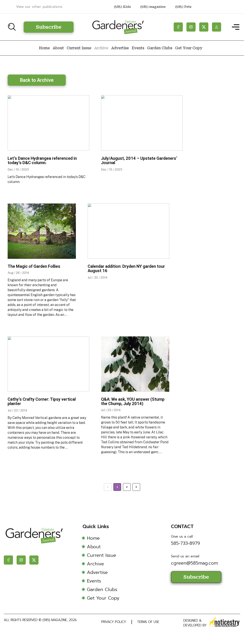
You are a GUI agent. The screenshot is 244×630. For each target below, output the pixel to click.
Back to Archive (37, 80)
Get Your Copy (188, 48)
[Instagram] (191, 27)
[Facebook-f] (178, 27)
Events (138, 48)
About (58, 48)
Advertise (120, 48)
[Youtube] (216, 27)
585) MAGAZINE (55, 619)
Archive (101, 48)
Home (44, 48)
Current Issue (79, 48)
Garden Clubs (159, 48)
